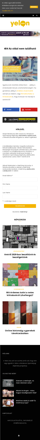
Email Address (8, 176)
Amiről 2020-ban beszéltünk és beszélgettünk (20, 256)
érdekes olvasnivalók (25, 91)
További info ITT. (7, 11)
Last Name (6, 193)
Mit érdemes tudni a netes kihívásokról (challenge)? (20, 294)
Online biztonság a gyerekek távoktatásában (20, 332)
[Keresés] (36, 15)
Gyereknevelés (19, 289)
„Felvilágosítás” (19, 251)
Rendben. (34, 7)
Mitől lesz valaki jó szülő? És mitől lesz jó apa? (26, 402)
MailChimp (23, 212)
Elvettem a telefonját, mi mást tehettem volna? (25, 382)
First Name (6, 184)
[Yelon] (20, 23)
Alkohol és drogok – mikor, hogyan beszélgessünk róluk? (26, 392)
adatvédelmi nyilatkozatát (27, 135)
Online (19, 327)
